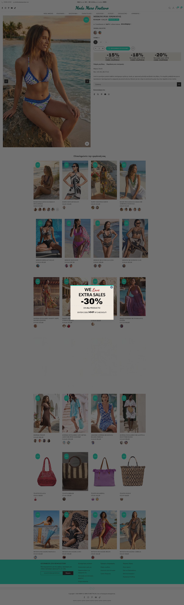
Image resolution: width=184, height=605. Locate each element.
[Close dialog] (111, 287)
